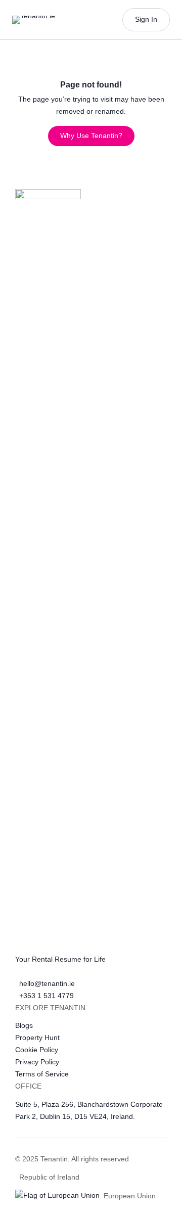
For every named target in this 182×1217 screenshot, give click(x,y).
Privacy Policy (37, 1062)
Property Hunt (37, 1037)
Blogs (24, 1025)
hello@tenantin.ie (47, 983)
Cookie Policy (36, 1050)
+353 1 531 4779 (46, 995)
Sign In (146, 19)
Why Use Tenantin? (91, 135)
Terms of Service (42, 1074)
